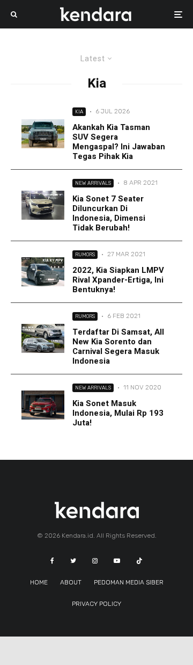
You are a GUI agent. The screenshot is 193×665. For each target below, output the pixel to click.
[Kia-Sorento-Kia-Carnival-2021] (42, 338)
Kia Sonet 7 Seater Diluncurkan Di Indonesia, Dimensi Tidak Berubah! (108, 213)
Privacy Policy (96, 604)
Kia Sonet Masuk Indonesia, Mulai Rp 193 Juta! (118, 413)
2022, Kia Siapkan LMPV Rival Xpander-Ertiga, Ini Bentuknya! (118, 279)
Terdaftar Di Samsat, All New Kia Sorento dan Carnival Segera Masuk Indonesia (118, 346)
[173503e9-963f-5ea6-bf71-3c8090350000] (42, 133)
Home (39, 582)
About (70, 582)
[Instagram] (95, 561)
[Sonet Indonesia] (42, 405)
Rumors (85, 254)
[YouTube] (117, 561)
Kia (79, 111)
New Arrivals (93, 183)
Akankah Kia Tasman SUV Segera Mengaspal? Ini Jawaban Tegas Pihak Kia (118, 141)
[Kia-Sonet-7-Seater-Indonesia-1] (42, 205)
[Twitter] (73, 561)
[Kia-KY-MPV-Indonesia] (42, 271)
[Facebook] (52, 561)
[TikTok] (139, 561)
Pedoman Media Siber (129, 582)
